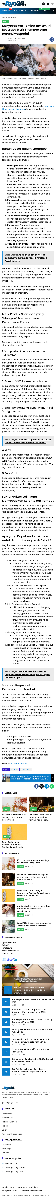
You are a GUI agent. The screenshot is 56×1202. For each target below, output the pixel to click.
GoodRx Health (19, 763)
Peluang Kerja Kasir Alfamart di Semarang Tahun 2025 (32, 1030)
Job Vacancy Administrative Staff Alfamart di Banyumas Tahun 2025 (32, 1060)
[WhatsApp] (51, 786)
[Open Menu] (47, 3)
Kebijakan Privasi (9, 1122)
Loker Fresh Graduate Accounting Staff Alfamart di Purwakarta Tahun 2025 (30, 1040)
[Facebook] (36, 786)
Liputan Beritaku (9, 942)
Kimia (15, 769)
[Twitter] (41, 786)
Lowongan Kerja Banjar (15, 1167)
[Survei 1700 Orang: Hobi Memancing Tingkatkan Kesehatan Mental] (8, 926)
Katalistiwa (7, 948)
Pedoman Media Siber (12, 1134)
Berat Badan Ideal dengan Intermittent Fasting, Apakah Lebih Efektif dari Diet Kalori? (12, 845)
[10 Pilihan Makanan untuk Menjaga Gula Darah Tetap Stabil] (14, 804)
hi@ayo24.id (12, 1102)
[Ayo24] (17, 3)
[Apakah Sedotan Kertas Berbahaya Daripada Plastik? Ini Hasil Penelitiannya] (8, 910)
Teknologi (6, 1148)
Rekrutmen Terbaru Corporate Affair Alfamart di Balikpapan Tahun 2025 (29, 1010)
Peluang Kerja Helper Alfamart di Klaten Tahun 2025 (30, 1050)
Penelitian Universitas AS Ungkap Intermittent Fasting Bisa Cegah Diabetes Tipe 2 (40, 817)
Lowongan (6, 1144)
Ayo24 (10, 39)
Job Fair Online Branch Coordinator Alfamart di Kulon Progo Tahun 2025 (29, 1070)
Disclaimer (7, 1113)
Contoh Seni (7, 953)
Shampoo (27, 769)
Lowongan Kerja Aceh (14, 1171)
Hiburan (5, 1152)
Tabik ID (5, 945)
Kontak (5, 1126)
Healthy (5, 21)
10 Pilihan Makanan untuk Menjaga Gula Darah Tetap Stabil (14, 817)
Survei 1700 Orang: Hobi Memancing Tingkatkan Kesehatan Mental (34, 924)
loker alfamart (11, 1163)
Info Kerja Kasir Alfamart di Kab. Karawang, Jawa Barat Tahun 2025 (32, 1020)
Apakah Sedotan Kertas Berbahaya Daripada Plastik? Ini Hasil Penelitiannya (34, 909)
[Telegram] (46, 786)
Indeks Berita (8, 1117)
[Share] (51, 39)
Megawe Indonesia (10, 950)
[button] (43, 3)
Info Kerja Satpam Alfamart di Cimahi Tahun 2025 (33, 1001)
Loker (4, 1130)
